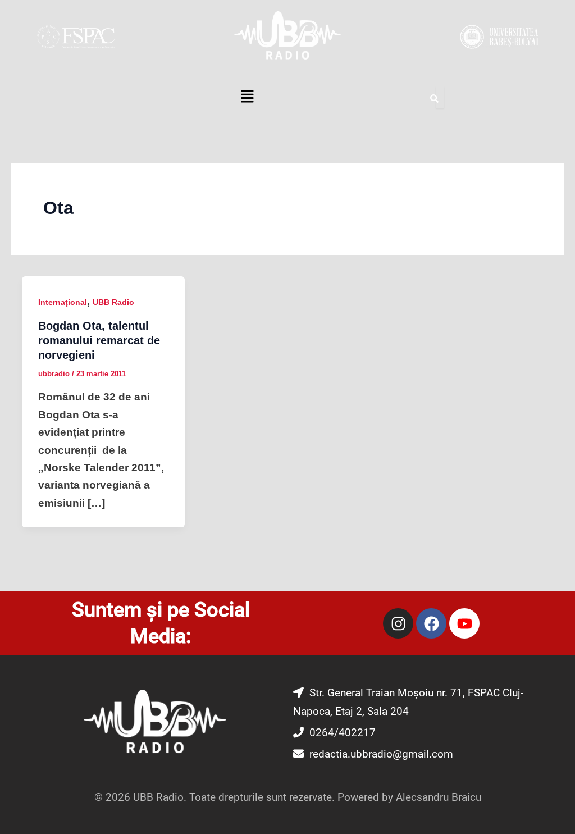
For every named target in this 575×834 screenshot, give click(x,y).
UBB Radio (113, 302)
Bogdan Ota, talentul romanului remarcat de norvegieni (99, 340)
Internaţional (62, 302)
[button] (247, 97)
